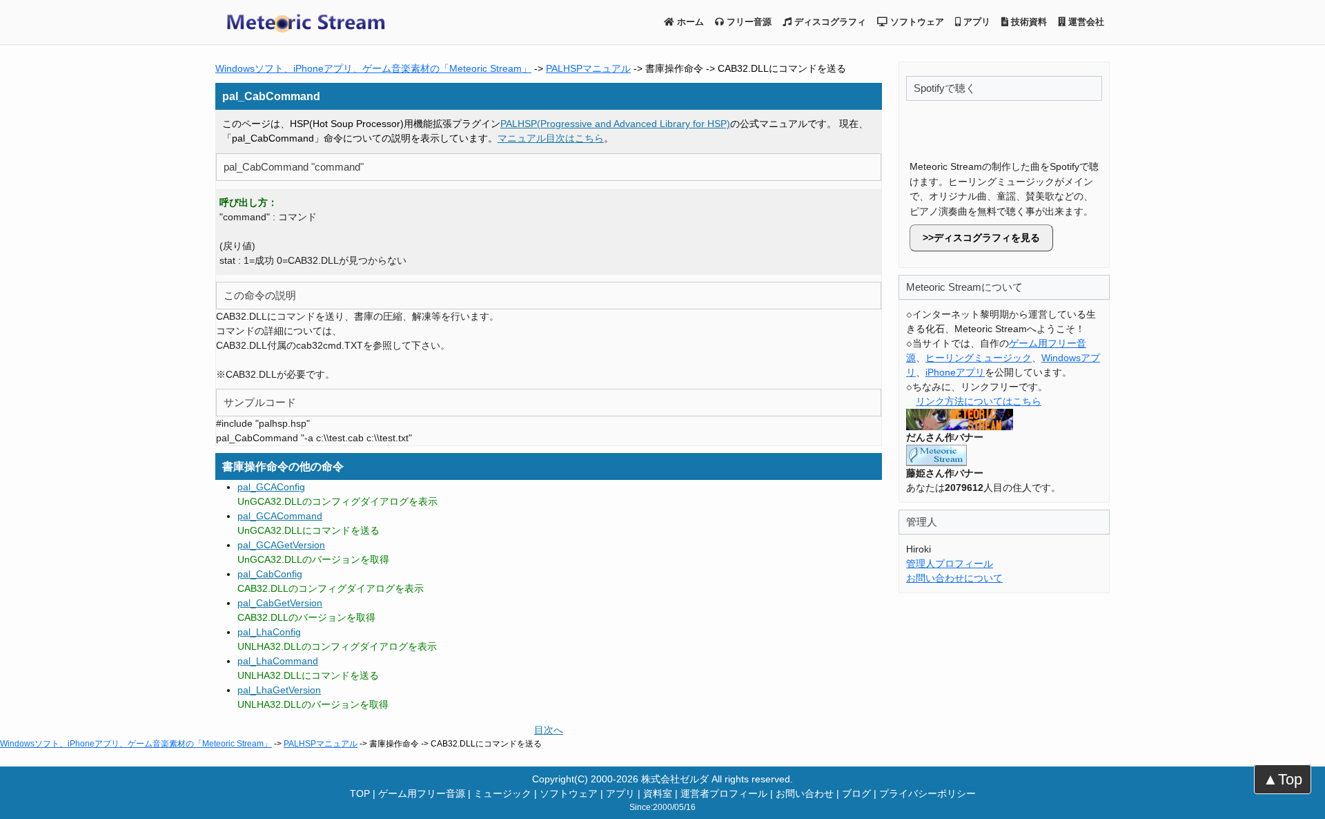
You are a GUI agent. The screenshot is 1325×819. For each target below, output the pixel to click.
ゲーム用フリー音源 (421, 793)
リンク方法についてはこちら (978, 401)
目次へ (548, 729)
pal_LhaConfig (269, 631)
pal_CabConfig (269, 573)
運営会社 (1085, 22)
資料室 (657, 793)
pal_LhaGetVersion (279, 689)
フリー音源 (748, 22)
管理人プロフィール (949, 563)
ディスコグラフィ (829, 22)
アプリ (975, 22)
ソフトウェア (915, 22)
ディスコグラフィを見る (987, 237)
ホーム (689, 22)
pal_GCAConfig (271, 486)
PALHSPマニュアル (588, 68)
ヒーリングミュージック (978, 357)
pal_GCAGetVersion (281, 544)
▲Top (1282, 779)
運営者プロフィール (723, 793)
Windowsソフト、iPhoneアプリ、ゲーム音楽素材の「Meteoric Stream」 (373, 68)
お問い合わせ (805, 793)
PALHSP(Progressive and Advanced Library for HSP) (615, 123)
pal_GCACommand (279, 515)
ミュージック (502, 793)
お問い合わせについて (954, 578)
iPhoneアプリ (955, 372)
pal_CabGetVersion (279, 602)
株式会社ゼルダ (675, 778)
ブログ (856, 793)
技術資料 (1027, 22)
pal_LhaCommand (277, 660)
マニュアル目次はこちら (551, 138)
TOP (360, 793)
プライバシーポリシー (927, 793)
